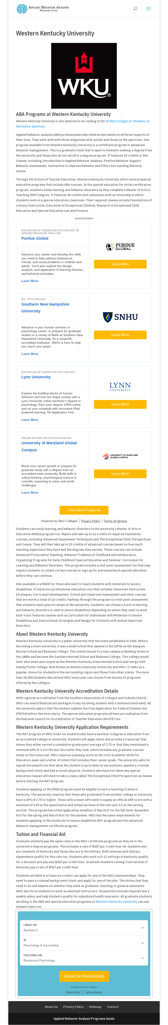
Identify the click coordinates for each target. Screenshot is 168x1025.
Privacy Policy (73, 1007)
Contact (113, 1007)
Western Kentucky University (116, 902)
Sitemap (95, 1007)
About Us (51, 1007)
